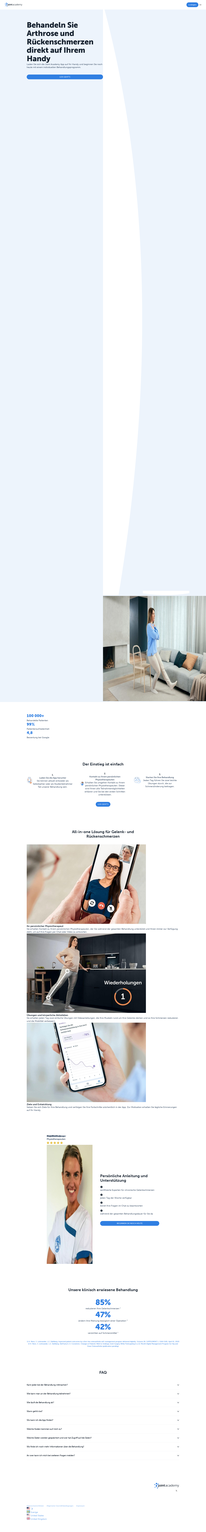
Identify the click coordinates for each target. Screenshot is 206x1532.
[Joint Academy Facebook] (155, 1491)
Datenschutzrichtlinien (35, 1506)
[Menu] (200, 4)
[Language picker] (30, 1509)
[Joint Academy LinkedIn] (162, 1491)
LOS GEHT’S (65, 77)
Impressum (80, 1506)
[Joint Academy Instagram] (169, 1491)
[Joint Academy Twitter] (176, 1491)
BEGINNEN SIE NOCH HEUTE (130, 1223)
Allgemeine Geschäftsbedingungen (60, 1506)
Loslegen (192, 5)
